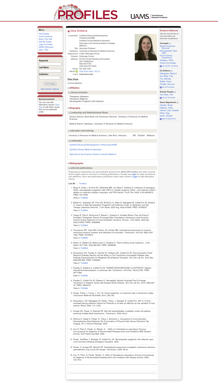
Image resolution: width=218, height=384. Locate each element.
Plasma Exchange (168, 62)
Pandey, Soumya (167, 84)
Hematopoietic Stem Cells (168, 51)
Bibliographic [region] (76, 163)
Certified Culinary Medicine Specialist (85, 149)
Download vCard (86, 74)
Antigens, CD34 (166, 60)
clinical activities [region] (78, 92)
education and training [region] (82, 130)
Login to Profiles (46, 44)
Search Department (169, 118)
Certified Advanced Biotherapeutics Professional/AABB (93, 144)
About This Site (45, 39)
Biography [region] (75, 108)
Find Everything (45, 36)
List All (72, 183)
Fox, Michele (165, 78)
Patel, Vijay (165, 113)
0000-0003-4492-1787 (88, 71)
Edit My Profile (45, 41)
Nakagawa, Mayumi (168, 73)
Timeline (82, 183)
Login (135, 176)
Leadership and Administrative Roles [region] (89, 112)
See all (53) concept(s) (170, 66)
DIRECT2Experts (46, 47)
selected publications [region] (81, 167)
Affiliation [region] (74, 87)
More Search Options (50, 88)
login (134, 174)
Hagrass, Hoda (166, 107)
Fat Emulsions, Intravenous (166, 56)
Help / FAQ (43, 49)
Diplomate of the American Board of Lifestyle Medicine (92, 154)
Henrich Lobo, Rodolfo (169, 110)
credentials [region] (76, 140)
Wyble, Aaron (165, 81)
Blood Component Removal (167, 47)
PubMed (84, 197)
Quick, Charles (166, 115)
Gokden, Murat (166, 105)
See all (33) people (168, 97)
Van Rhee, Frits (166, 76)
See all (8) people (168, 87)
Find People (44, 33)
